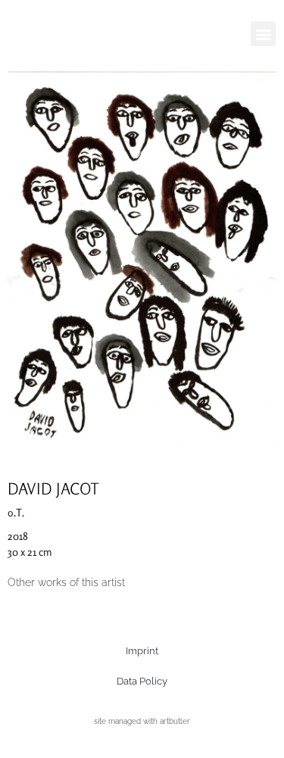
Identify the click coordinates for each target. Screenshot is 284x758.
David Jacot (53, 488)
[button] (263, 33)
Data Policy (142, 681)
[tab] (66, 583)
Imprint (142, 651)
